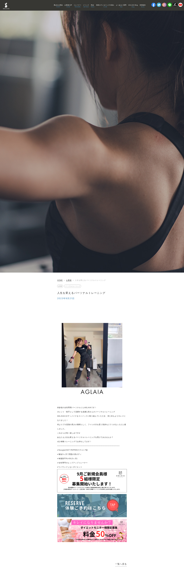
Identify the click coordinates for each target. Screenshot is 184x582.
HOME (60, 280)
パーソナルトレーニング (72, 286)
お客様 (69, 280)
